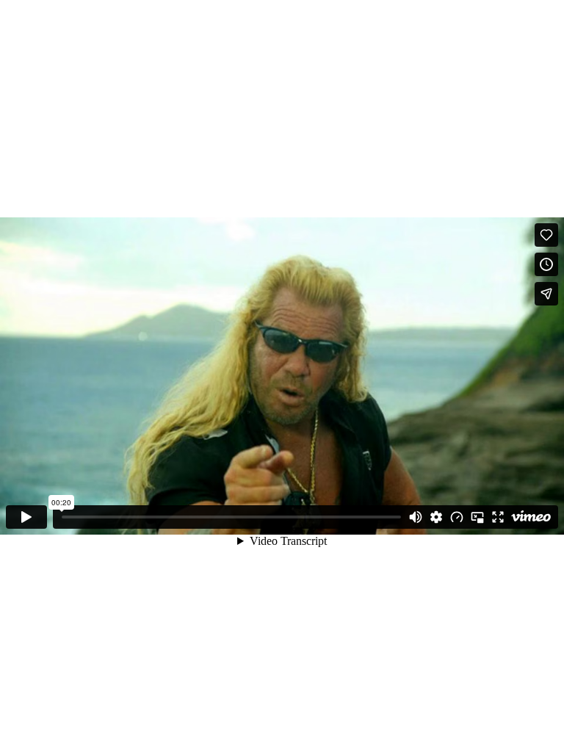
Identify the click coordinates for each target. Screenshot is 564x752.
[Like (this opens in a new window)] (546, 235)
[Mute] (415, 517)
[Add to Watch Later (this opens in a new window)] (546, 264)
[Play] (26, 517)
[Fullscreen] (498, 517)
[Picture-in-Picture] (477, 517)
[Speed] (457, 517)
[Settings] (436, 517)
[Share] (546, 294)
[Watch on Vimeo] (531, 517)
